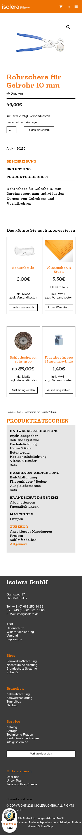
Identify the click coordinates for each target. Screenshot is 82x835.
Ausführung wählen (23, 390)
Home (10, 412)
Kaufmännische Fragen (23, 738)
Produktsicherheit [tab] (28, 177)
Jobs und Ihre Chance (22, 784)
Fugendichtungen (24, 506)
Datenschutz (15, 628)
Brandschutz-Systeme (34, 497)
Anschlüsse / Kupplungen (31, 531)
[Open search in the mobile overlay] (69, 6)
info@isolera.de (28, 614)
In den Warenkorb (39, 130)
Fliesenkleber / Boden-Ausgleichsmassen (28, 483)
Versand (12, 635)
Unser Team (15, 780)
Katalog (12, 727)
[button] (68, 27)
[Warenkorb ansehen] (61, 6)
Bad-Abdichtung (23, 477)
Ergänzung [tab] (19, 169)
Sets (13, 465)
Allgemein (18, 544)
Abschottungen (22, 502)
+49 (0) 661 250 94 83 (27, 606)
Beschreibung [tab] (21, 161)
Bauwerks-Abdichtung (34, 431)
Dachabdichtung (23, 444)
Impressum (14, 639)
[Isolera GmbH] (16, 6)
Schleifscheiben (23, 540)
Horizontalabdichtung (28, 456)
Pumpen (16, 519)
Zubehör (19, 526)
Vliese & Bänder (23, 461)
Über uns (13, 776)
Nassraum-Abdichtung (34, 472)
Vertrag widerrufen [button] (41, 753)
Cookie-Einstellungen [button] (20, 799)
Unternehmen (19, 771)
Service (13, 721)
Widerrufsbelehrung (20, 632)
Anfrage (12, 730)
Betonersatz (20, 452)
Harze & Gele (20, 448)
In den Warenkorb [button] (23, 307)
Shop (18, 412)
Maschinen (21, 514)
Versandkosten (40, 116)
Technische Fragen (20, 734)
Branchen (15, 688)
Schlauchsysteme (24, 440)
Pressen (16, 535)
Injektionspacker (24, 436)
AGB (10, 624)
